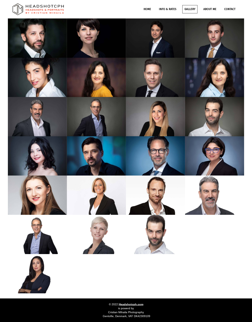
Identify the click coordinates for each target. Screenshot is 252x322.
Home (147, 9)
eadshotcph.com (132, 304)
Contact (229, 9)
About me (209, 9)
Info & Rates (167, 9)
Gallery (189, 9)
